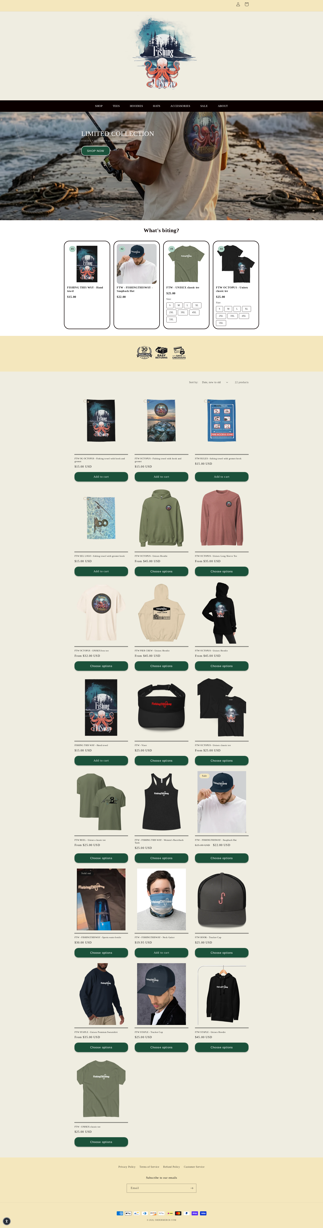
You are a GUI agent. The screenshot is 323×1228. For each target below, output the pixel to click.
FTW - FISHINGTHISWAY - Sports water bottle (98, 937)
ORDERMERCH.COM (165, 1220)
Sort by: (193, 382)
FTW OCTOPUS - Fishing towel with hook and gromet (158, 460)
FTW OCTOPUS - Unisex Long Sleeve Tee (216, 556)
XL (197, 305)
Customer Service (194, 1166)
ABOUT (223, 106)
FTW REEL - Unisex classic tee (90, 840)
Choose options (161, 571)
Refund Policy (171, 1166)
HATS (156, 106)
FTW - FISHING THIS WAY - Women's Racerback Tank (159, 841)
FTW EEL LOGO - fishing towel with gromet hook (100, 556)
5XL (171, 319)
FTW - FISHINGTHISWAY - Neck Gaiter (154, 937)
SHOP (99, 106)
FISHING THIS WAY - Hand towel (91, 745)
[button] (7, 1221)
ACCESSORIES (180, 106)
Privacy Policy (127, 1166)
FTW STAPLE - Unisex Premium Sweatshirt (96, 1032)
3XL (183, 312)
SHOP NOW (95, 151)
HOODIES (136, 106)
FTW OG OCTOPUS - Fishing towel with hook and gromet (100, 460)
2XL (171, 312)
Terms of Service (149, 1166)
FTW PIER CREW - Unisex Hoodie (152, 650)
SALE (204, 106)
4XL (194, 312)
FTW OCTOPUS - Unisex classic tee (213, 745)
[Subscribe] (192, 1188)
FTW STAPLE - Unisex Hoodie (210, 1032)
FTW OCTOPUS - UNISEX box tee (92, 650)
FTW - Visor (141, 745)
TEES (116, 106)
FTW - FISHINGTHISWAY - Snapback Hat (216, 840)
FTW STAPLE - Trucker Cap (149, 1032)
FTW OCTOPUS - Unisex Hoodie (151, 556)
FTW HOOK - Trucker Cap (208, 937)
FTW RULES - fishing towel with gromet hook (218, 458)
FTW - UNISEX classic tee (182, 287)
